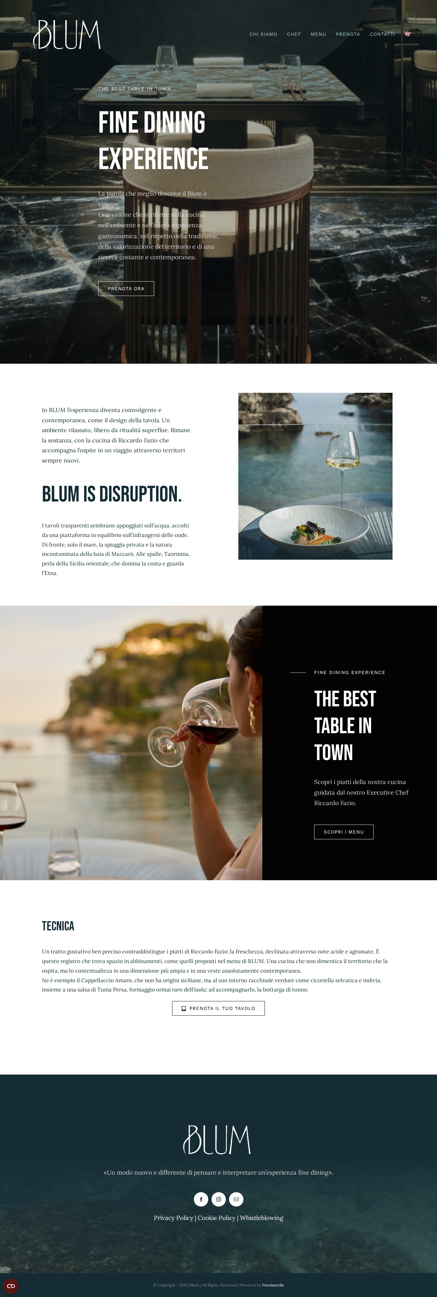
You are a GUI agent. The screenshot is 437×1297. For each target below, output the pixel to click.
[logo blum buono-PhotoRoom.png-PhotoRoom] (68, 15)
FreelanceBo (273, 1285)
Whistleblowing (261, 1218)
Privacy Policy (173, 1218)
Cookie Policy (217, 1218)
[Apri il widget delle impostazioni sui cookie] (11, 1286)
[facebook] (201, 1199)
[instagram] (218, 1199)
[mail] (236, 1199)
